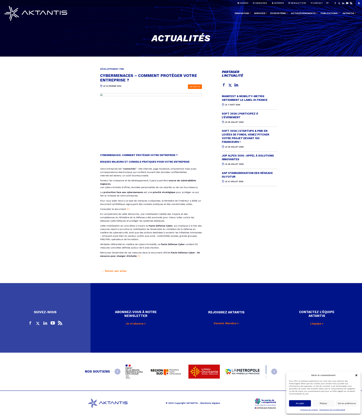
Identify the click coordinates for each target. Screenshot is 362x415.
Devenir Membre (225, 323)
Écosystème (278, 13)
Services (259, 13)
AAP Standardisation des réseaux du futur (247, 174)
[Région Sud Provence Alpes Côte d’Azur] (166, 372)
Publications (329, 13)
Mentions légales (210, 403)
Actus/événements (303, 13)
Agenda (243, 3)
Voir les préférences (347, 403)
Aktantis (348, 13)
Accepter (300, 403)
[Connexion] (359, 3)
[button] (356, 375)
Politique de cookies (309, 410)
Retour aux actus (115, 270)
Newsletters (298, 3)
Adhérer (278, 3)
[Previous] (117, 372)
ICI (128, 209)
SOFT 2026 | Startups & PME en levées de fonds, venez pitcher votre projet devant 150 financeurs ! (245, 136)
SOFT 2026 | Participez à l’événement (240, 115)
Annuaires (261, 3)
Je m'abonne (135, 323)
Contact (317, 3)
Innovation (242, 13)
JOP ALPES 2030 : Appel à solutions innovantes (248, 157)
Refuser (323, 403)
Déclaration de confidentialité (332, 410)
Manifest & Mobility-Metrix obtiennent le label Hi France (245, 98)
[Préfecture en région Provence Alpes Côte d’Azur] (134, 372)
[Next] (274, 372)
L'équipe (315, 323)
